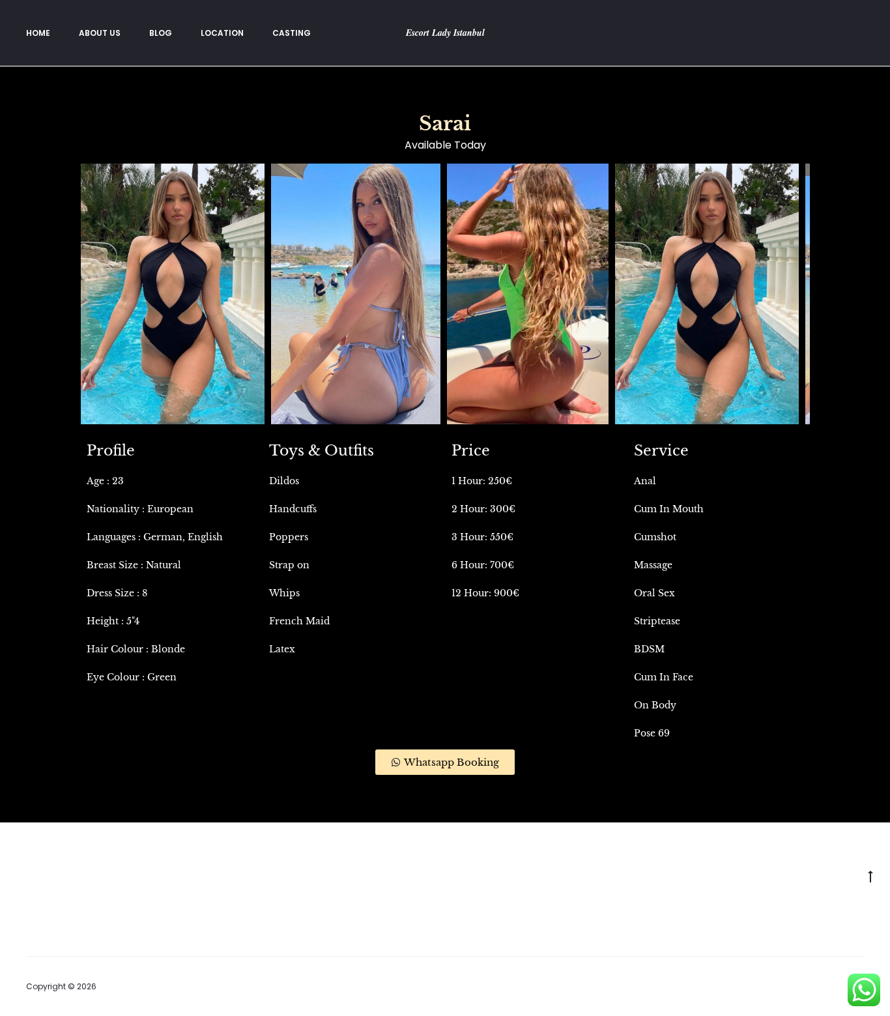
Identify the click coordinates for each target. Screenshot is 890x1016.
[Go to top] (870, 876)
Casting (291, 32)
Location (222, 32)
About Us (100, 32)
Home (38, 32)
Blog (160, 32)
